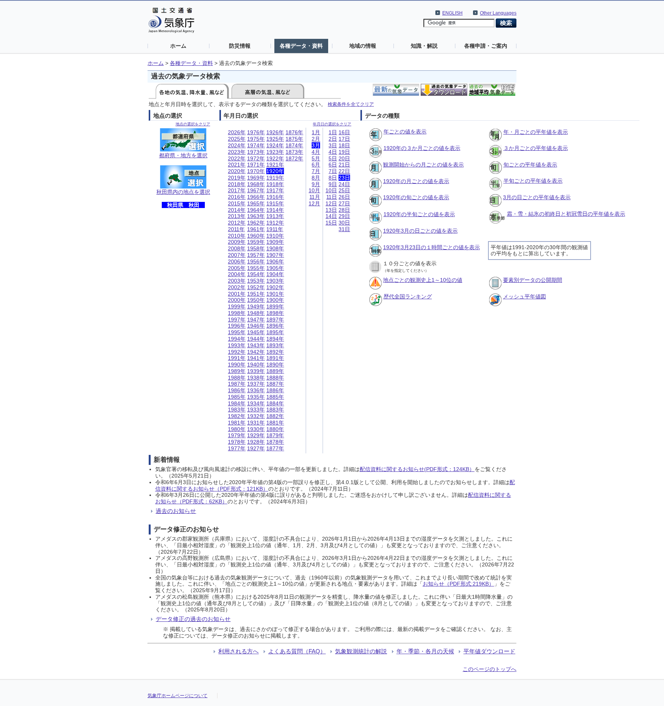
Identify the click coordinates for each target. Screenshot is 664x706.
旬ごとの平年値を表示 (530, 165)
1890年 (275, 364)
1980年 (237, 429)
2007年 (237, 255)
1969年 (256, 178)
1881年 (275, 423)
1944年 (256, 339)
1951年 (256, 294)
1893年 (275, 345)
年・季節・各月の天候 (425, 651)
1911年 (274, 229)
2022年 (237, 158)
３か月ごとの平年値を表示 (535, 148)
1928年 (256, 442)
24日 (344, 184)
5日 (333, 158)
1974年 (256, 145)
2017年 (237, 190)
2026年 (237, 132)
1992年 (237, 352)
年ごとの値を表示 (405, 131)
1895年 (275, 332)
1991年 (237, 358)
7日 (333, 171)
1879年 (275, 435)
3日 (333, 145)
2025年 (237, 139)
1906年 (275, 261)
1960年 (256, 236)
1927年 (256, 448)
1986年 (237, 390)
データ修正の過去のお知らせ (193, 619)
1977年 (237, 448)
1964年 (256, 210)
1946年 (256, 326)
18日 (344, 145)
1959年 (256, 242)
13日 (331, 210)
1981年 (237, 423)
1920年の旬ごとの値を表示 (416, 197)
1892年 (275, 352)
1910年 (275, 236)
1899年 (275, 306)
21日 (344, 165)
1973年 (256, 152)
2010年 (237, 236)
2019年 (237, 178)
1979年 (237, 435)
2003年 (237, 281)
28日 (344, 210)
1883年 (275, 409)
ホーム (178, 46)
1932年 (256, 416)
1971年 (256, 165)
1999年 (237, 306)
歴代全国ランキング (407, 296)
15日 (331, 223)
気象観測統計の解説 (361, 651)
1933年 (256, 409)
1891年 (275, 358)
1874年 (294, 145)
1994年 (237, 339)
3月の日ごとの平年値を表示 (537, 197)
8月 (316, 178)
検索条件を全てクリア (351, 104)
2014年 (237, 210)
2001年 (237, 294)
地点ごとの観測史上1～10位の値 (422, 280)
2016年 (237, 197)
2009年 (237, 242)
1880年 (275, 429)
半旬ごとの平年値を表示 (533, 181)
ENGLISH (452, 13)
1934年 (256, 403)
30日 (344, 223)
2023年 (237, 152)
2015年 (237, 203)
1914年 (275, 210)
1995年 (237, 332)
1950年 (256, 300)
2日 (333, 139)
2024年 (237, 145)
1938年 (256, 378)
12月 (314, 203)
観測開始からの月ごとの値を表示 (423, 165)
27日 (344, 203)
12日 (331, 203)
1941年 (256, 358)
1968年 (256, 184)
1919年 (275, 178)
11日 (331, 197)
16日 (344, 132)
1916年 (275, 197)
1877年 (275, 448)
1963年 (256, 216)
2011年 (236, 229)
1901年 (275, 294)
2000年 (237, 300)
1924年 (275, 145)
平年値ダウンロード (489, 651)
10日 (331, 190)
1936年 (256, 390)
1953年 (256, 281)
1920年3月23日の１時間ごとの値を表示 (431, 247)
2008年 (237, 248)
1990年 (237, 364)
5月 (316, 158)
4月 (316, 152)
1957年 (256, 255)
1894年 (275, 339)
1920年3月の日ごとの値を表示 (420, 231)
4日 (333, 152)
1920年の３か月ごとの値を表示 (421, 148)
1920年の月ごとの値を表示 (416, 181)
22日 (344, 171)
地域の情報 (362, 46)
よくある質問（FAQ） (297, 651)
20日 (344, 158)
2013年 (237, 216)
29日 (344, 216)
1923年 (275, 152)
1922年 (275, 158)
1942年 (256, 352)
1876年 (294, 132)
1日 (333, 132)
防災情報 (240, 46)
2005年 (237, 268)
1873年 (294, 152)
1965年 (256, 203)
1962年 (256, 223)
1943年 (256, 345)
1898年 (275, 313)
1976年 (256, 132)
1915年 (275, 203)
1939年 (256, 371)
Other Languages (498, 13)
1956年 (256, 261)
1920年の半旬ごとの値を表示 (419, 214)
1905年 (275, 268)
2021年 (237, 165)
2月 (316, 139)
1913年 (275, 216)
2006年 (237, 261)
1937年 (256, 384)
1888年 (275, 378)
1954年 (256, 274)
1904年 (275, 274)
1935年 (256, 397)
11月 (314, 197)
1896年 (275, 326)
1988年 (237, 378)
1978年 (237, 442)
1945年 (256, 332)
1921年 (275, 165)
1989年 (237, 371)
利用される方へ (238, 651)
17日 (344, 139)
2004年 (237, 274)
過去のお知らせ (176, 511)
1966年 (256, 197)
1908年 (275, 248)
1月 (316, 132)
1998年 (237, 313)
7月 (316, 171)
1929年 (256, 435)
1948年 (256, 313)
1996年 (237, 326)
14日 (331, 216)
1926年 (275, 132)
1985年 (237, 397)
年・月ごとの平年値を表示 (535, 132)
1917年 (275, 190)
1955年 (256, 268)
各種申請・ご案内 (485, 46)
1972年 (256, 158)
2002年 (237, 287)
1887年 (275, 384)
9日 (333, 184)
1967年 (256, 190)
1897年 (275, 319)
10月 (314, 190)
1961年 (256, 229)
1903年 (275, 281)
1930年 (256, 429)
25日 (344, 190)
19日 (344, 152)
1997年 (237, 319)
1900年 (275, 300)
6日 (333, 165)
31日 (344, 229)
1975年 (256, 139)
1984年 (237, 403)
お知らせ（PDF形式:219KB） (458, 584)
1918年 (275, 184)
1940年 (256, 364)
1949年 (256, 306)
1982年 (237, 416)
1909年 (275, 242)
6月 (316, 165)
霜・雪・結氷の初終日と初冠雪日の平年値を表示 (566, 214)
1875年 (294, 139)
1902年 (275, 287)
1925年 (275, 139)
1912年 (275, 223)
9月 (316, 184)
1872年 (294, 158)
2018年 (237, 184)
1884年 (275, 403)
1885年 (275, 397)
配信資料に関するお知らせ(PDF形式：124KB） (417, 469)
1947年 (256, 319)
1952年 (256, 287)
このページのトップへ (489, 669)
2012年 (237, 223)
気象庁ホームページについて (178, 695)
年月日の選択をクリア (332, 124)
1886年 (275, 390)
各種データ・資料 (301, 46)
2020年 (237, 171)
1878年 (275, 442)
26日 (344, 197)
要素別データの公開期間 (532, 280)
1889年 (275, 371)
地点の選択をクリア (193, 124)
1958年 (256, 248)
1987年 (237, 384)
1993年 (237, 345)
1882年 (275, 416)
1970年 (256, 171)
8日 (333, 178)
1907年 (275, 255)
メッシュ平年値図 (524, 296)
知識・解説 (424, 46)
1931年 (256, 423)
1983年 (237, 409)
